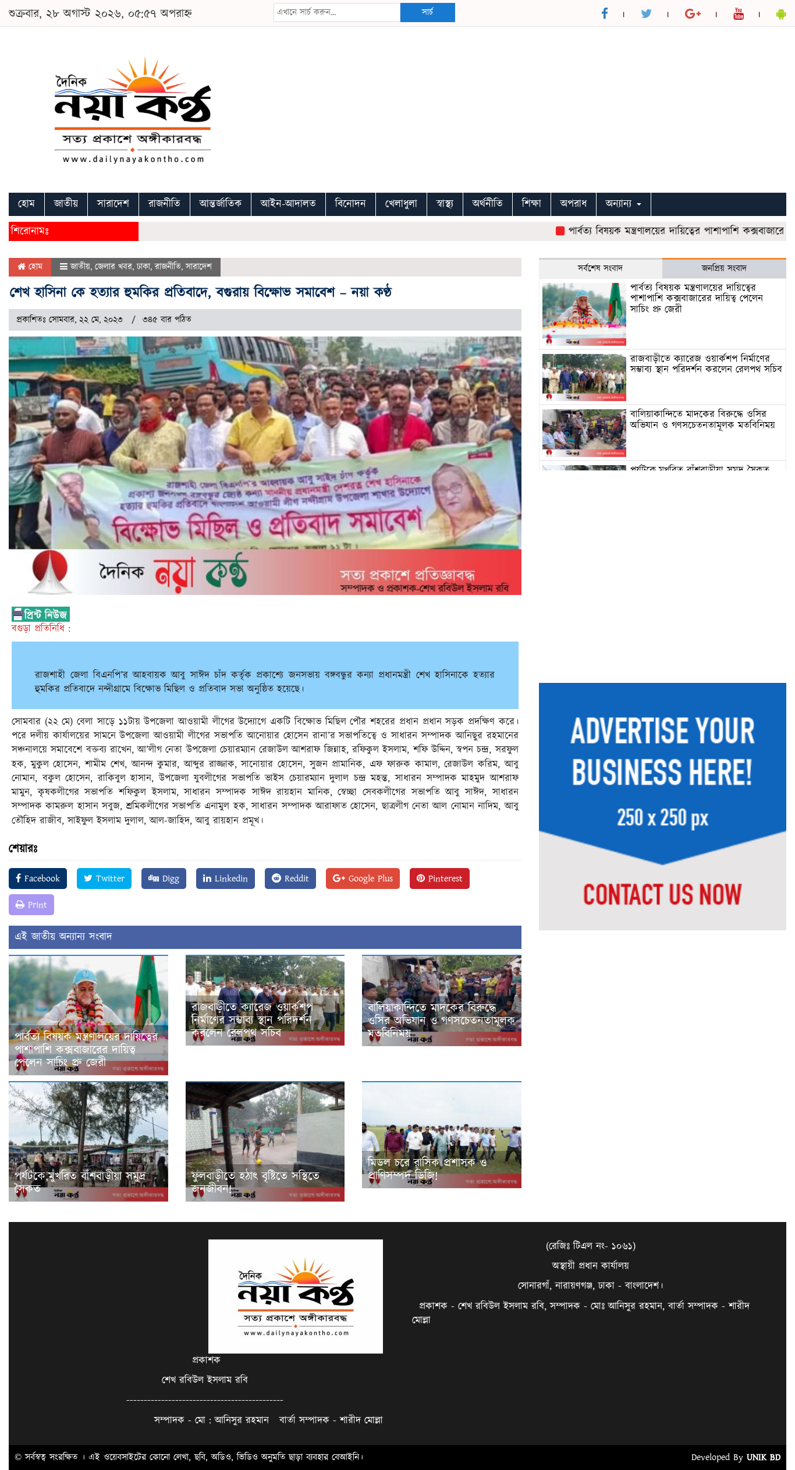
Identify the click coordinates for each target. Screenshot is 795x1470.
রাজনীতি (164, 204)
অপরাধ (573, 204)
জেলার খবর (113, 267)
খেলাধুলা (401, 204)
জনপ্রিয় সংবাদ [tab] (724, 269)
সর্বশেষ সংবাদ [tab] (600, 269)
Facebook (40, 878)
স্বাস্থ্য (444, 204)
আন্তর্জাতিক (221, 204)
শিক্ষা (531, 204)
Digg (169, 878)
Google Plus (369, 878)
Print (35, 904)
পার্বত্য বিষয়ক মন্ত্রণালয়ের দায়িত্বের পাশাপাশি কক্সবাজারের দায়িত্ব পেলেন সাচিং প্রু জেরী (86, 1050)
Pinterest (444, 878)
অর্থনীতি (488, 204)
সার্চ (427, 12)
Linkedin (229, 878)
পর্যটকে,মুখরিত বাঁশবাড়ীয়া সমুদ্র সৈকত (80, 1183)
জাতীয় (66, 204)
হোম (26, 204)
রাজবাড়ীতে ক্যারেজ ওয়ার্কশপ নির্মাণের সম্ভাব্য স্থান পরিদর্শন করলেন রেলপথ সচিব (252, 1021)
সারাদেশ (113, 204)
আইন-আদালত (288, 204)
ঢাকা (143, 267)
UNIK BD (763, 1457)
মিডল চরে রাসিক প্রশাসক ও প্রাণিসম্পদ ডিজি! (427, 1169)
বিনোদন (350, 204)
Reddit (295, 878)
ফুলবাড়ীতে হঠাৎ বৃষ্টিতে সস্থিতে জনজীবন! (255, 1183)
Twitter (109, 878)
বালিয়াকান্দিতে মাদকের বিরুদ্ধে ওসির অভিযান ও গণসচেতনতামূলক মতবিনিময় (441, 1021)
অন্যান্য (621, 204)
